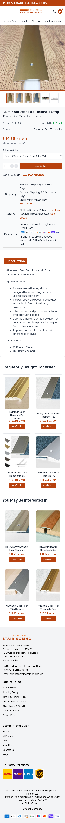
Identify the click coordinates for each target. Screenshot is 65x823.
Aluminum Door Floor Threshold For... (48, 607)
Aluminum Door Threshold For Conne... (17, 415)
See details (26, 203)
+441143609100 (33, 175)
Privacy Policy (9, 687)
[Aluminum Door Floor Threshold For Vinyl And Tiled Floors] (48, 585)
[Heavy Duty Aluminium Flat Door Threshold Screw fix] (48, 393)
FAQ (5, 740)
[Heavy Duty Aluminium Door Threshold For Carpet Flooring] (17, 526)
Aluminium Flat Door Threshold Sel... (17, 474)
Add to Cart (41, 165)
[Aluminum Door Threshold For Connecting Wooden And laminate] (17, 393)
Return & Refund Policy (14, 696)
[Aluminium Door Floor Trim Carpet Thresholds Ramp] (17, 585)
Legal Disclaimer (11, 710)
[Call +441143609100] (54, 11)
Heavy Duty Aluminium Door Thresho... (16, 548)
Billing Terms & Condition (15, 705)
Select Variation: (11, 149)
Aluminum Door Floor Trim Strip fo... (48, 474)
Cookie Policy (9, 715)
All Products (9, 736)
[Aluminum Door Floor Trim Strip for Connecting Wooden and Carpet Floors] (48, 452)
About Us (7, 745)
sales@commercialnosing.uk (26, 674)
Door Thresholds (20, 20)
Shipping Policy (10, 692)
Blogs (5, 754)
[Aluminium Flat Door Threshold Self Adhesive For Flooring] (17, 452)
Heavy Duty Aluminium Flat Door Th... (48, 415)
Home (6, 20)
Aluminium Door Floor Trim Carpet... (17, 607)
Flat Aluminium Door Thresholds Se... (48, 548)
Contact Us (9, 749)
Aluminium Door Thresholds (46, 20)
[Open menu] (5, 11)
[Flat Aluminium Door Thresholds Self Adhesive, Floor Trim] (48, 526)
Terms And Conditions (14, 701)
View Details (17, 426)
